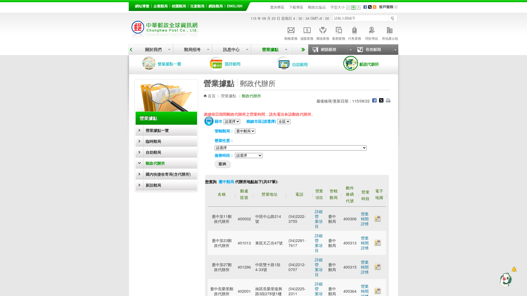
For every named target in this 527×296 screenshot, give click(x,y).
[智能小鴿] (505, 279)
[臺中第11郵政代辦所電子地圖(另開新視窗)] (378, 220)
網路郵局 (216, 6)
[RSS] (374, 7)
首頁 (211, 95)
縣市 (218, 121)
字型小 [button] (348, 7)
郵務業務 (291, 38)
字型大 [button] (359, 7)
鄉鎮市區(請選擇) (261, 121)
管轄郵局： (224, 130)
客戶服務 (390, 9)
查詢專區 (277, 7)
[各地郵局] (375, 49)
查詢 (223, 164)
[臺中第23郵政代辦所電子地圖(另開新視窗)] (378, 244)
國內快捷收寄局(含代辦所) (168, 174)
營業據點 (270, 49)
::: (131, 5)
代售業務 (354, 38)
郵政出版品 (317, 7)
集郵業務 (338, 38)
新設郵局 (153, 185)
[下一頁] (302, 49)
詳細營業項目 (319, 219)
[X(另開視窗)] (370, 7)
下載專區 (296, 7)
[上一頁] (131, 49)
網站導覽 (142, 6)
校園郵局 (179, 6)
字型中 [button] (353, 7)
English (234, 6)
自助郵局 (300, 63)
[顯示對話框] (514, 269)
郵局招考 (192, 49)
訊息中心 (231, 49)
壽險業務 (322, 38)
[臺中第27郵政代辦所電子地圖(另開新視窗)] (378, 268)
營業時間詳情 (365, 218)
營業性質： (224, 140)
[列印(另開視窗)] (388, 101)
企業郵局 (160, 6)
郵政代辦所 (367, 63)
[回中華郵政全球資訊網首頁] (164, 35)
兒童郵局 (197, 6)
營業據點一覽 (165, 63)
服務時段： (224, 155)
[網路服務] (330, 49)
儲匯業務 (306, 38)
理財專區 (371, 38)
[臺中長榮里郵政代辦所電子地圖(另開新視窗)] (378, 292)
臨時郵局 (233, 63)
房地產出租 (390, 38)
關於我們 (153, 49)
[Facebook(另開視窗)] (365, 7)
